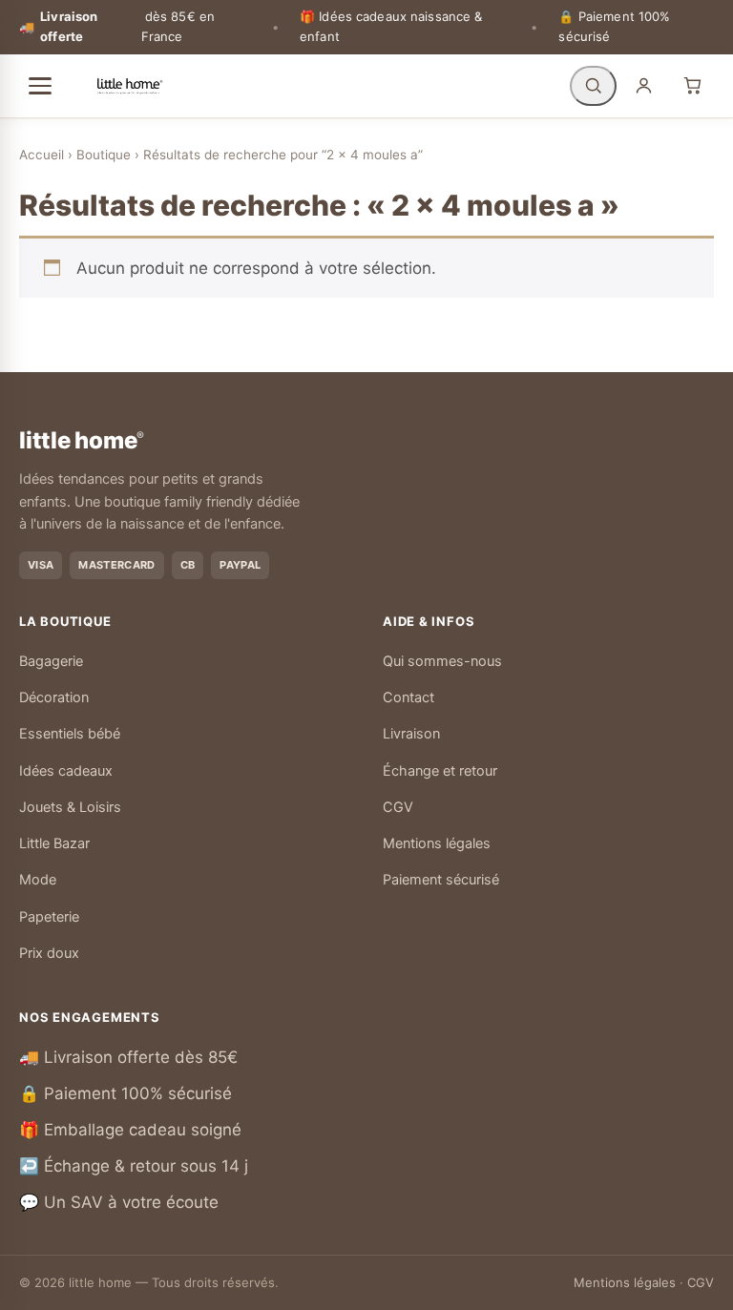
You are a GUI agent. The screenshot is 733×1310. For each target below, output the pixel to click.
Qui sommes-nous (442, 661)
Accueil (41, 154)
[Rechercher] (593, 86)
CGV (398, 807)
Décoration (54, 697)
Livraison (411, 733)
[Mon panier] (692, 86)
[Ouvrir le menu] (40, 86)
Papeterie (49, 916)
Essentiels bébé (69, 733)
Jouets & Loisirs (70, 807)
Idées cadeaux (66, 771)
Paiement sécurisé (441, 879)
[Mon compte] (643, 86)
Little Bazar (54, 843)
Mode (37, 879)
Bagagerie (51, 661)
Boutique (103, 154)
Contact (408, 697)
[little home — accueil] (129, 86)
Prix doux (49, 953)
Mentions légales (437, 843)
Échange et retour (440, 771)
